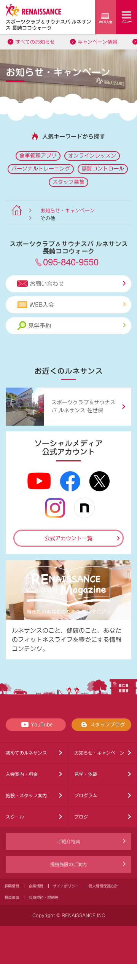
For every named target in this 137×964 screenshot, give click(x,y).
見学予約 (39, 326)
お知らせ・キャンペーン (67, 210)
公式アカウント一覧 (68, 538)
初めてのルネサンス (26, 752)
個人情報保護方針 (103, 886)
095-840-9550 (71, 261)
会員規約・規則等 (43, 897)
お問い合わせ (47, 284)
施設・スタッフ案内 (26, 795)
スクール (15, 816)
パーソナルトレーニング (40, 168)
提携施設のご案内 (68, 864)
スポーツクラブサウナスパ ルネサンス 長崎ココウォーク (48, 24)
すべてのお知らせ (35, 42)
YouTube (42, 724)
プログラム (85, 795)
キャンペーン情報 (97, 42)
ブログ (81, 816)
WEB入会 (41, 305)
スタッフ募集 (68, 182)
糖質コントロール (102, 168)
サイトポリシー (66, 886)
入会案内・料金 (22, 774)
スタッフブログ (107, 724)
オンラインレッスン (92, 155)
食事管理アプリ (38, 155)
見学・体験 (85, 774)
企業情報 (36, 886)
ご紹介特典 (68, 841)
